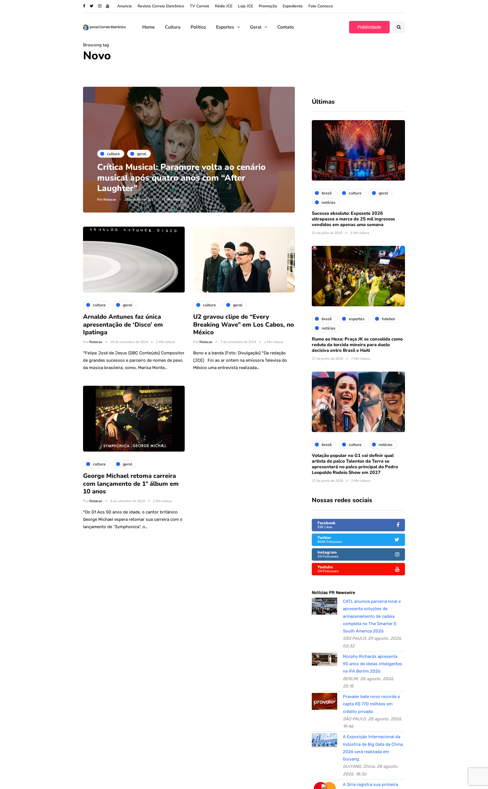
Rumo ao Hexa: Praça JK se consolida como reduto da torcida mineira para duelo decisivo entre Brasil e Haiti (357, 345)
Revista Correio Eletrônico (161, 6)
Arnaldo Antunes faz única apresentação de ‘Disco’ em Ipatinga (123, 325)
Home (148, 27)
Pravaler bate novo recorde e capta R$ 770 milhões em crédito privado (371, 704)
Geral (256, 27)
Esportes (225, 27)
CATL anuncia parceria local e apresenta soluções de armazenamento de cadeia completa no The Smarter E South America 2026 (372, 616)
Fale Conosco (320, 6)
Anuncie (124, 6)
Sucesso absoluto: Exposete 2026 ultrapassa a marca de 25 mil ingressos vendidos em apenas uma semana (353, 219)
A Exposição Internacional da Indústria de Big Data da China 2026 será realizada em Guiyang (373, 748)
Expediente (293, 6)
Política (198, 27)
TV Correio (199, 6)
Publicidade (369, 27)
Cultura (172, 27)
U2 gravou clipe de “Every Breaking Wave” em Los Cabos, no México (243, 325)
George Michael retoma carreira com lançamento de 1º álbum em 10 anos (131, 484)
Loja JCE (245, 6)
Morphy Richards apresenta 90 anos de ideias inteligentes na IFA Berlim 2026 (372, 664)
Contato (285, 27)
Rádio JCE (223, 6)
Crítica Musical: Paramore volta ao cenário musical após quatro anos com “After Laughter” (181, 177)
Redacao (109, 199)
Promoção (268, 6)
